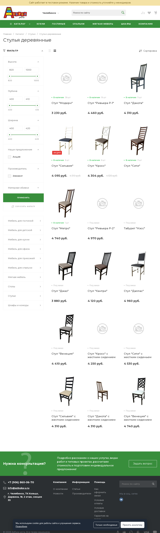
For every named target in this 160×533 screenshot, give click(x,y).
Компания (59, 482)
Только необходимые (106, 525)
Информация (81, 482)
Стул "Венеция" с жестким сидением (138, 418)
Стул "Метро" (61, 228)
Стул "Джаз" (60, 290)
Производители (81, 493)
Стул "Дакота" (133, 103)
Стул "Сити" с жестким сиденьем (137, 355)
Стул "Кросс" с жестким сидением (101, 355)
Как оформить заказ (100, 492)
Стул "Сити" (132, 165)
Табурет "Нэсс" (134, 228)
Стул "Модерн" (62, 103)
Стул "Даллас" (134, 290)
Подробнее (21, 526)
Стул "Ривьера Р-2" (101, 228)
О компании (60, 489)
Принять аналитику (132, 525)
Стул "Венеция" (63, 353)
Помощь (99, 482)
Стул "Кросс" (97, 165)
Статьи (76, 489)
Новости (58, 493)
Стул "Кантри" (97, 290)
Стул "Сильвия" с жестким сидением (65, 418)
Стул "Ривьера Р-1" (101, 103)
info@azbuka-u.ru (18, 488)
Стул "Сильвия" (62, 165)
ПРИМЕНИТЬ (23, 198)
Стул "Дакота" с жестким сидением (101, 418)
